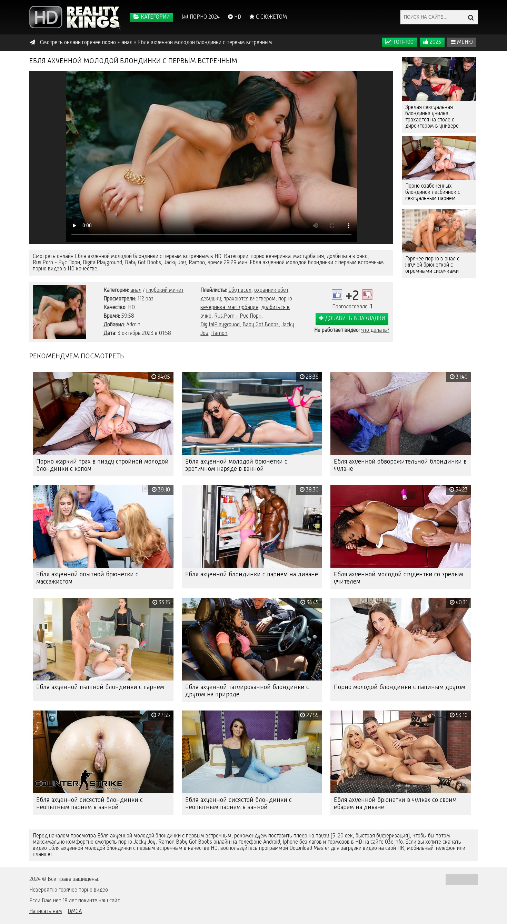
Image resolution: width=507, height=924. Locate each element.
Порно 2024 (204, 17)
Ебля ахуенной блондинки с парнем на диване (251, 575)
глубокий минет (164, 290)
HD (237, 17)
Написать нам (45, 911)
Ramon (219, 333)
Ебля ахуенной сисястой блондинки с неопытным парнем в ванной (89, 804)
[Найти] (471, 17)
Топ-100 (402, 42)
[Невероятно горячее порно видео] (75, 17)
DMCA (75, 911)
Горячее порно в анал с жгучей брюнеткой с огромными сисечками (432, 265)
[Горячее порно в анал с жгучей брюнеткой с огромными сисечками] (439, 230)
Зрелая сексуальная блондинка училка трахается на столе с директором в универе (432, 117)
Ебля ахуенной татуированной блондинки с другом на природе (247, 691)
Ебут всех (239, 290)
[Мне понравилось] (337, 294)
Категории (154, 17)
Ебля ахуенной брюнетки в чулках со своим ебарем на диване (395, 804)
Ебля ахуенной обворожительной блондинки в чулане (400, 465)
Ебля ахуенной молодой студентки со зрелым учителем (398, 578)
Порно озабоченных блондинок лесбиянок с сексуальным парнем (432, 192)
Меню (464, 42)
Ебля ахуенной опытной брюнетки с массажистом (87, 578)
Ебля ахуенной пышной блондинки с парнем (100, 687)
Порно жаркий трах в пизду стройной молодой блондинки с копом (102, 465)
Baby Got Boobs (260, 325)
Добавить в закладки (354, 318)
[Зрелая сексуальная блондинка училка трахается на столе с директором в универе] (439, 79)
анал (135, 290)
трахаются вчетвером (250, 299)
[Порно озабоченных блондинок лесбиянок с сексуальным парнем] (439, 158)
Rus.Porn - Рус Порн (237, 316)
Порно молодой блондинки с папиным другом (399, 687)
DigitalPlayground (220, 325)
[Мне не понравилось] (367, 294)
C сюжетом (271, 17)
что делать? (375, 330)
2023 (434, 42)
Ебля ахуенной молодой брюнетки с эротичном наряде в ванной (236, 465)
